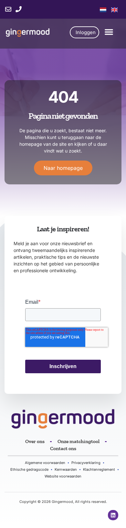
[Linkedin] (113, 515)
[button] (109, 32)
